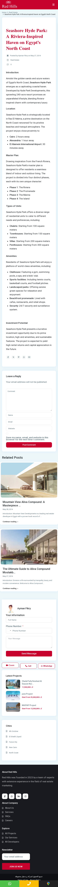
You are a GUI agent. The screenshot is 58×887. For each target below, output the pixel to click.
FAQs (7, 816)
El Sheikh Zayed (15, 737)
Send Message (29, 653)
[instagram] (25, 796)
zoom (11, 665)
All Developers (12, 841)
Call (29, 666)
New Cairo (13, 747)
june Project (27, 694)
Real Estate (15, 60)
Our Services (11, 837)
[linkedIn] (18, 796)
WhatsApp (47, 666)
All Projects (10, 833)
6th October (13, 731)
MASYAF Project (29, 705)
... (41, 516)
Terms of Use (23, 880)
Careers (9, 820)
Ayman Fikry (24, 608)
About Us (9, 808)
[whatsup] (11, 796)
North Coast (13, 753)
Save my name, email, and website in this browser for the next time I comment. (27, 439)
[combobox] (9, 630)
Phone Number (13, 626)
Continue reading (9, 522)
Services (9, 812)
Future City (13, 742)
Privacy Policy (35, 880)
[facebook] (5, 796)
